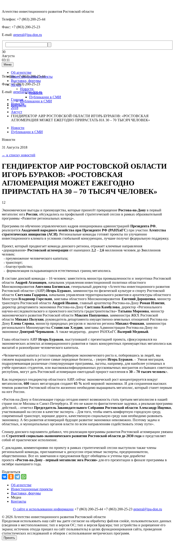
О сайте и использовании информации (43, 509)
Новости (26, 89)
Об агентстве (21, 72)
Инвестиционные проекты (32, 489)
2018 (14, 108)
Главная (17, 99)
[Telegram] (17, 476)
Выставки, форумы (26, 81)
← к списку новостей (18, 155)
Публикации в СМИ (45, 97)
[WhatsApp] (23, 476)
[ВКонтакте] (4, 476)
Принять (9, 537)
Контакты (18, 501)
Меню (8, 64)
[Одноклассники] (11, 476)
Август (16, 112)
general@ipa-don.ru (27, 35)
